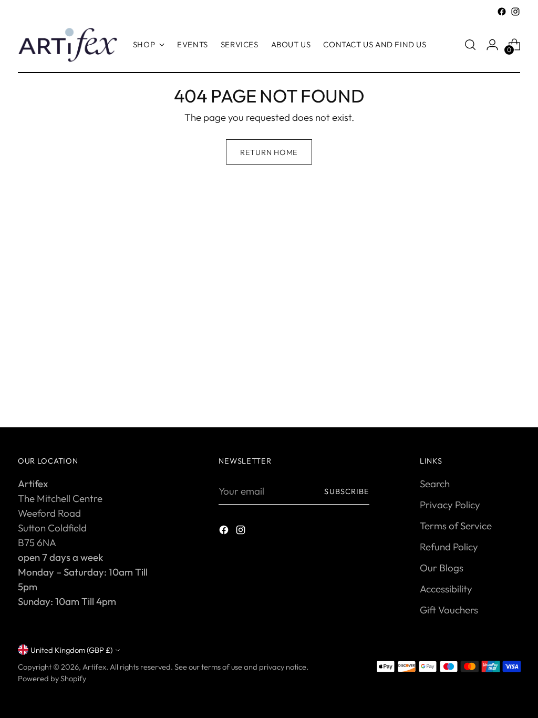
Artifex (94, 667)
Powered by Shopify (52, 678)
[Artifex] (68, 45)
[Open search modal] (470, 44)
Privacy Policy (450, 504)
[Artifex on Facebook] (501, 11)
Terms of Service (456, 525)
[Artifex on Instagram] (515, 11)
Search (435, 483)
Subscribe (346, 491)
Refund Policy (449, 546)
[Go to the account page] (492, 44)
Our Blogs (441, 567)
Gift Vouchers (449, 609)
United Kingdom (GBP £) (71, 650)
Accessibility (446, 588)
